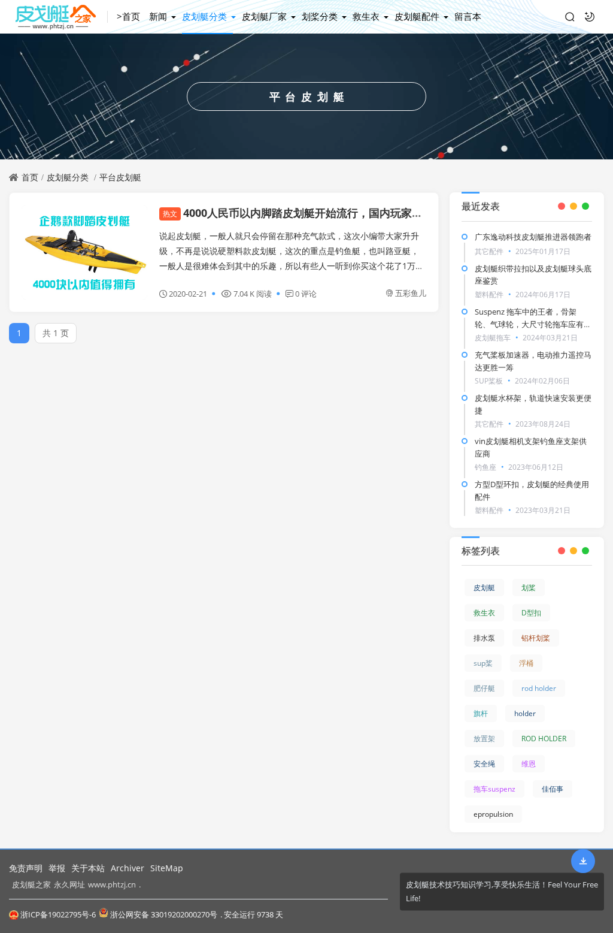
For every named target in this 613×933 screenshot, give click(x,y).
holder (525, 713)
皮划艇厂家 (264, 16)
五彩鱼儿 (410, 293)
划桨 (528, 587)
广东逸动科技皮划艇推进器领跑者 (533, 236)
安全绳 (484, 764)
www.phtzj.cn (112, 884)
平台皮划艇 (120, 177)
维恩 (528, 764)
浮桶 (526, 663)
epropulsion (493, 814)
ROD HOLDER (543, 738)
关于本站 (88, 868)
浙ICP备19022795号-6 (58, 914)
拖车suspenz (494, 789)
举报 (56, 868)
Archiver (127, 868)
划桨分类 (320, 16)
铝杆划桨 (535, 638)
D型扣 (531, 613)
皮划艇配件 (416, 16)
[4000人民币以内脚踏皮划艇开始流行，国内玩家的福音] (84, 252)
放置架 (484, 738)
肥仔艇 (484, 688)
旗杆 (481, 713)
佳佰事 (552, 789)
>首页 (128, 16)
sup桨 (483, 663)
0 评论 (306, 293)
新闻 (158, 16)
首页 (30, 177)
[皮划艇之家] (58, 17)
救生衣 (366, 16)
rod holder (538, 688)
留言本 (467, 16)
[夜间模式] (589, 16)
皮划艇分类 (204, 16)
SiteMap (166, 868)
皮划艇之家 (31, 884)
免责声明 (26, 868)
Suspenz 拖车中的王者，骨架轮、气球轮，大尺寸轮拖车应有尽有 (533, 324)
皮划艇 (484, 587)
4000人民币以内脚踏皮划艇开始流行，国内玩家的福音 (303, 213)
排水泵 (484, 638)
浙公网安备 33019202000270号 (163, 914)
